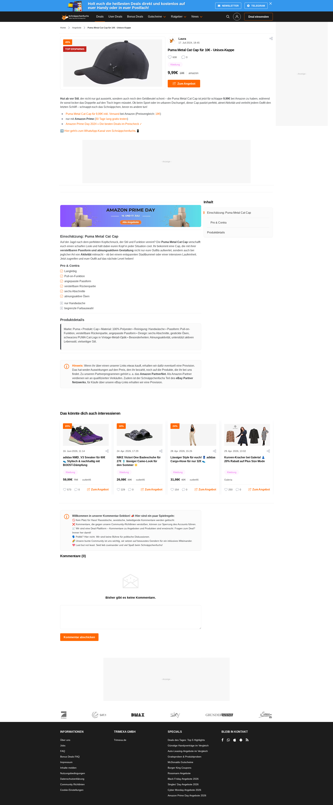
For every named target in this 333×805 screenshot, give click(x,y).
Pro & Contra (219, 222)
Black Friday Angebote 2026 (183, 778)
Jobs (62, 745)
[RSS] (247, 740)
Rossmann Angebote (179, 773)
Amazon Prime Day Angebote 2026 (187, 795)
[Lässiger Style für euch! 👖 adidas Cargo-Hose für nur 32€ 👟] (193, 435)
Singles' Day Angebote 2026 (183, 784)
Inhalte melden (68, 767)
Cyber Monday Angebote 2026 (184, 790)
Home (63, 28)
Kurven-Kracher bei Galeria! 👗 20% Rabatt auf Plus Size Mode (244, 459)
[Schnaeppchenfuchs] (75, 16)
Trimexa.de (120, 740)
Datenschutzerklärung (72, 778)
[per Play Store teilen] (241, 740)
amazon (193, 73)
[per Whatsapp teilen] (228, 740)
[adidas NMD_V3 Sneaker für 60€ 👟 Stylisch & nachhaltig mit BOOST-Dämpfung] (86, 435)
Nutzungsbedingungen (72, 773)
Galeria (228, 479)
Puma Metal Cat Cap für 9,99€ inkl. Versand (92, 113)
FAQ (62, 751)
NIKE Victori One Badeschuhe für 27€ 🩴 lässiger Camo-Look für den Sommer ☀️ (139, 461)
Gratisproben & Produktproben (184, 756)
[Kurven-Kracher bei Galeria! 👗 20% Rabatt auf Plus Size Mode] (247, 435)
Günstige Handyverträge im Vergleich (188, 745)
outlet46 (86, 479)
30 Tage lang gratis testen (111, 118)
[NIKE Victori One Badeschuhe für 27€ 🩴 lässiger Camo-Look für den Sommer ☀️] (140, 435)
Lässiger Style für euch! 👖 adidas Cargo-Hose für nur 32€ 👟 (192, 459)
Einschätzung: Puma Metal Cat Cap (229, 212)
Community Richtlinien (72, 784)
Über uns (65, 740)
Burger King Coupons (179, 767)
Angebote (76, 28)
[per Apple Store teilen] (234, 740)
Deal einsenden (258, 16)
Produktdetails (216, 232)
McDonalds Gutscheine (180, 762)
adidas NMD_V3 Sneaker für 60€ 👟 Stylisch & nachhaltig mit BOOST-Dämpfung (84, 461)
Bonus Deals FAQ (70, 756)
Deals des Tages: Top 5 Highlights (186, 740)
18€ (157, 113)
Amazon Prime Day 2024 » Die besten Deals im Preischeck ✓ (104, 123)
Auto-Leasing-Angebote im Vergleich (188, 751)
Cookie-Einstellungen (71, 790)
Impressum (66, 762)
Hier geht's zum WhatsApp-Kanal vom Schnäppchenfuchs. (100, 130)
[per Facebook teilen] (222, 740)
